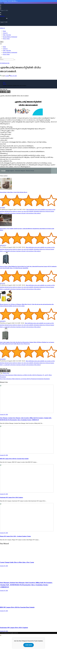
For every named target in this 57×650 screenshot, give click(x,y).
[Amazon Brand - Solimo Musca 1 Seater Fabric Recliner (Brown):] (6, 189)
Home (4, 31)
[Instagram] (4, 91)
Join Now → (14, 1)
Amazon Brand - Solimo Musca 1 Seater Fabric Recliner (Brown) (13, 192)
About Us (5, 33)
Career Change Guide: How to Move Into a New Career (17, 562)
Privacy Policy (6, 38)
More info (27, 211)
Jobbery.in (2, 28)
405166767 (3, 245)
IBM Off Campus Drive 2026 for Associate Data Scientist (14, 458)
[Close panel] (6, 18)
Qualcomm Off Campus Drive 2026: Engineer (11, 497)
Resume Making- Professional (10, 36)
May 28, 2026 (13, 75)
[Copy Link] (9, 91)
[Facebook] (6, 91)
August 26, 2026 (4, 565)
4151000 (2, 207)
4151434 (2, 283)
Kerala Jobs (6, 63)
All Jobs (2, 63)
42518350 (2, 359)
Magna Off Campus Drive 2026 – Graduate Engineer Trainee (15, 536)
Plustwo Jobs (6, 373)
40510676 (2, 321)
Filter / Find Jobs (7, 34)
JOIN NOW (28, 645)
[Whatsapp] (1, 91)
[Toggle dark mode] (0, 14)
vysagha (7, 75)
